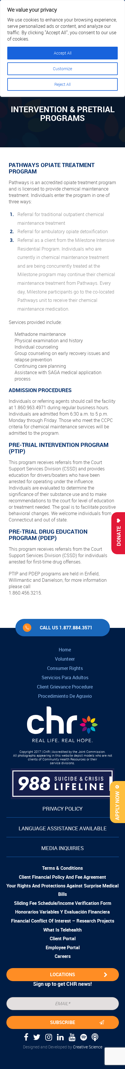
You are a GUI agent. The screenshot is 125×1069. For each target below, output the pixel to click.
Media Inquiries (62, 848)
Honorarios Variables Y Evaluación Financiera (62, 912)
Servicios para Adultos (65, 677)
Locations (62, 974)
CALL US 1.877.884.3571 (66, 627)
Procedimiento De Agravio (65, 696)
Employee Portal (63, 947)
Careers (63, 956)
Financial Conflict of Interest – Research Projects (62, 921)
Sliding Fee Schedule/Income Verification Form (62, 903)
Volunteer (65, 659)
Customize (62, 68)
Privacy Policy (62, 808)
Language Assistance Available (63, 828)
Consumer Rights (65, 668)
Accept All (63, 53)
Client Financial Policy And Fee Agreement (62, 877)
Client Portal (63, 938)
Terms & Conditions (62, 868)
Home (65, 649)
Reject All (62, 84)
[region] (62, 48)
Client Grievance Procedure (65, 687)
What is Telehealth (62, 930)
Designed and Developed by (62, 1047)
